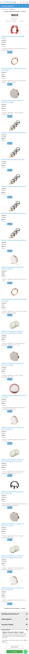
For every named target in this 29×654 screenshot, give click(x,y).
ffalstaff (4, 46)
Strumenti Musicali (7, 6)
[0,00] (27, 2)
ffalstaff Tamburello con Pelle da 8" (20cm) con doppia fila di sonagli (13, 332)
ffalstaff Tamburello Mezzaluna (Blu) (13, 159)
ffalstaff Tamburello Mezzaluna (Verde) (14, 240)
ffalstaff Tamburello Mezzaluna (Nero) (14, 213)
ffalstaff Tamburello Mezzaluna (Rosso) (14, 132)
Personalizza (14, 647)
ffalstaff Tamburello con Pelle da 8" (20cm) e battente (13, 268)
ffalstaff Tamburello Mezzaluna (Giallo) (14, 186)
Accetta (14, 651)
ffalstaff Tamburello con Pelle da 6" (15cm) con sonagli (13, 101)
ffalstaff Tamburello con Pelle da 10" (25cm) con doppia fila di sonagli (13, 460)
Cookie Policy (5, 642)
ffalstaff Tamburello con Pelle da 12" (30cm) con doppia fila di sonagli (13, 556)
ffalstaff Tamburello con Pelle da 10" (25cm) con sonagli (13, 364)
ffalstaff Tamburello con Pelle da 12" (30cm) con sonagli (13, 524)
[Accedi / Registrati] (24, 2)
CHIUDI (27, 631)
